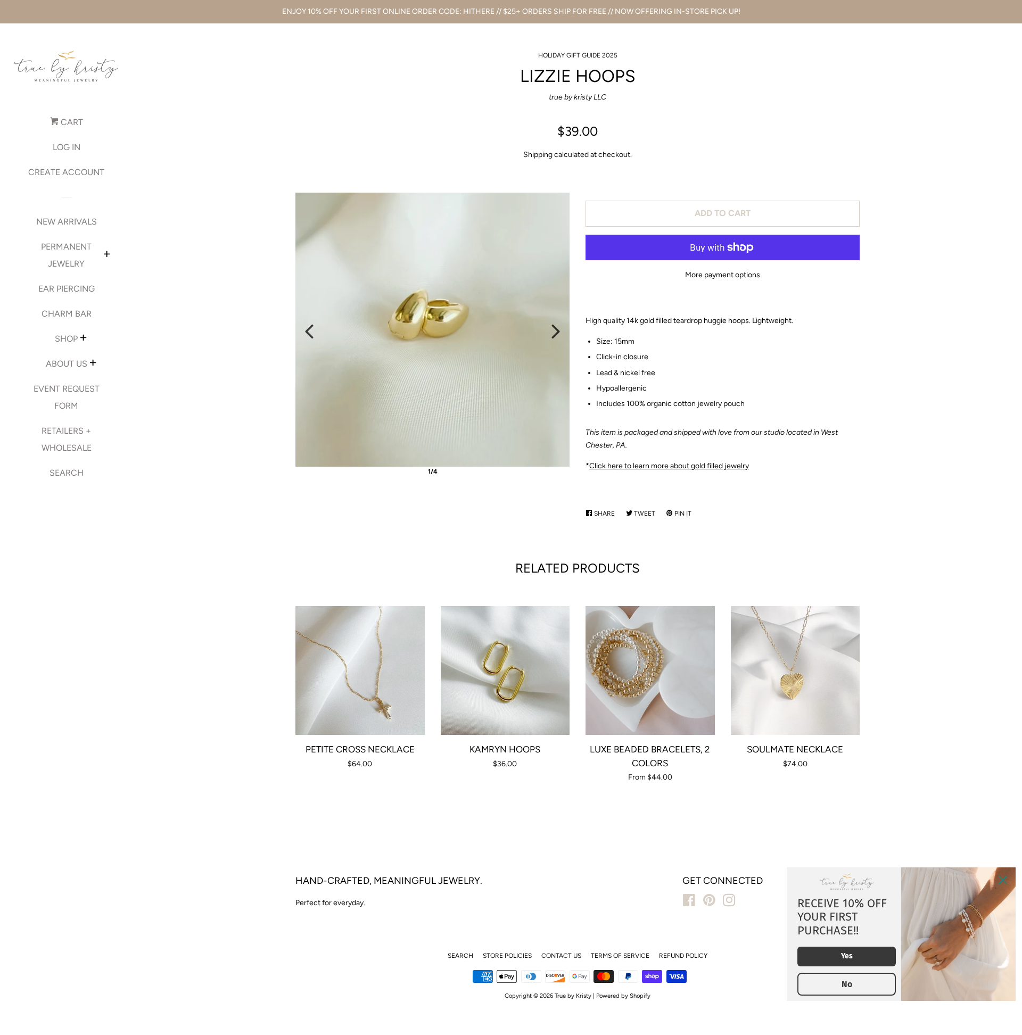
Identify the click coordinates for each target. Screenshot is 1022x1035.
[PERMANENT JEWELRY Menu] (106, 255)
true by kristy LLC (577, 97)
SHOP (66, 339)
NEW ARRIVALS (66, 222)
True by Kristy (573, 995)
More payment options (722, 274)
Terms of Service (620, 955)
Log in (66, 147)
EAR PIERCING (66, 289)
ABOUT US (66, 364)
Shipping (538, 154)
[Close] (1003, 880)
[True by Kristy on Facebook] (689, 902)
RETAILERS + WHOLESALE (67, 439)
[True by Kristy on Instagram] (729, 902)
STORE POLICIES (507, 955)
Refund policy (683, 955)
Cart (71, 122)
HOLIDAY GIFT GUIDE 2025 (577, 55)
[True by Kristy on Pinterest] (709, 902)
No (847, 984)
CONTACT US (561, 955)
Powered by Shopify (623, 995)
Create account (66, 172)
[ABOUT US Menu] (92, 364)
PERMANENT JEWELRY (66, 255)
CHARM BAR (67, 314)
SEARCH (67, 473)
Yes (847, 956)
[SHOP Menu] (83, 339)
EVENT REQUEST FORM (67, 397)
